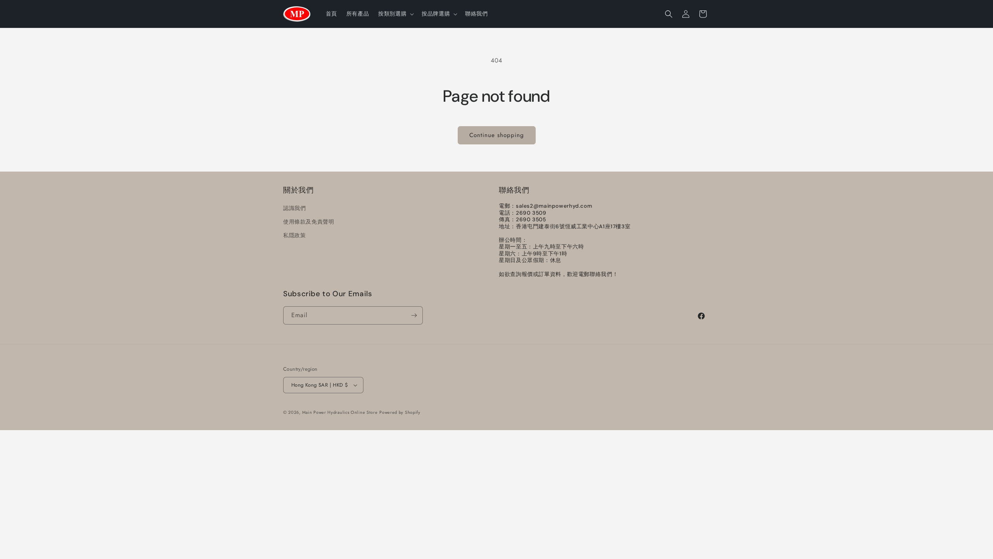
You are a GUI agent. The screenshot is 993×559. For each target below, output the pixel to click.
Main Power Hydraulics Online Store (340, 412)
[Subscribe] (413, 315)
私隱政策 (294, 235)
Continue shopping (496, 135)
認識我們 (294, 208)
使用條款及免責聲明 (308, 222)
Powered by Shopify (399, 412)
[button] (395, 13)
